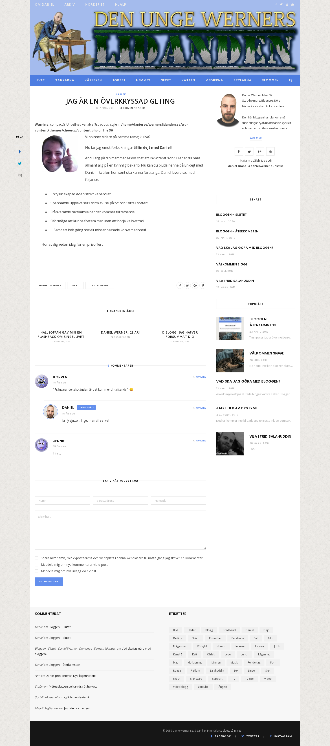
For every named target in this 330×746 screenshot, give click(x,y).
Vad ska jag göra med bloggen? (244, 247)
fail (256, 638)
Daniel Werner (50, 285)
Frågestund (180, 646)
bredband (229, 630)
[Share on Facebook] (20, 151)
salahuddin (217, 671)
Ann (37, 676)
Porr (273, 662)
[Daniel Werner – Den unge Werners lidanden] (165, 42)
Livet (40, 80)
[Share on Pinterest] (202, 285)
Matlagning (195, 662)
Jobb (277, 646)
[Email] (20, 175)
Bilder (192, 630)
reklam (195, 671)
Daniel (68, 407)
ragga (177, 671)
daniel (250, 630)
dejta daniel (100, 285)
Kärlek (120, 94)
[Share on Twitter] (20, 163)
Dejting (177, 638)
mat (175, 662)
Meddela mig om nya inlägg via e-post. (69, 571)
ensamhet (215, 638)
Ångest (222, 687)
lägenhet (264, 654)
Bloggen (270, 80)
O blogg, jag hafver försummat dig (180, 334)
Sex (236, 671)
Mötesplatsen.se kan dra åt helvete (73, 686)
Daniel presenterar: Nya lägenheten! (71, 676)
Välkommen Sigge (231, 264)
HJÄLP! (121, 4)
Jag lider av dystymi (236, 408)
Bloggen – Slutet (231, 214)
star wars (196, 679)
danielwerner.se (183, 731)
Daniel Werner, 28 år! (120, 332)
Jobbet (119, 80)
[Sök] (289, 80)
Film (270, 638)
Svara (201, 377)
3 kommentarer (132, 108)
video (268, 679)
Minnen (216, 662)
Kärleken (93, 80)
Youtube (203, 687)
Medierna (214, 80)
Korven (60, 377)
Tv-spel (249, 679)
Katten (188, 80)
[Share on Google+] (195, 285)
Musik (234, 662)
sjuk (267, 671)
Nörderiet (95, 4)
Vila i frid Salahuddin (235, 280)
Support (217, 679)
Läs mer (256, 138)
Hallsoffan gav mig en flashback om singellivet (61, 334)
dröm (195, 638)
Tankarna (64, 80)
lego (228, 654)
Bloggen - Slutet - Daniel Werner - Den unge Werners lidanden (75, 648)
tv (233, 679)
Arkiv (69, 4)
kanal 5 (177, 654)
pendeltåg (254, 662)
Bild (175, 630)
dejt (75, 285)
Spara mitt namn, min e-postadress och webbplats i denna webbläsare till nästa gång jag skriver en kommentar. (122, 558)
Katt (194, 654)
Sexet (166, 80)
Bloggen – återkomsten (237, 231)
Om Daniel (44, 4)
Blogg (209, 630)
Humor (221, 646)
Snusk (176, 679)
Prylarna (242, 80)
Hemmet (143, 80)
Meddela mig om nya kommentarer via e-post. (74, 564)
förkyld (202, 646)
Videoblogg (180, 687)
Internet (240, 646)
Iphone (259, 646)
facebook (237, 638)
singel (251, 671)
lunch (244, 654)
